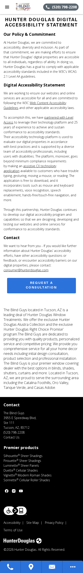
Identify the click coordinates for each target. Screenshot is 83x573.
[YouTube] (21, 491)
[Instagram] (14, 491)
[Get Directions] (31, 567)
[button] (7, 7)
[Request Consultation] (52, 567)
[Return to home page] (27, 7)
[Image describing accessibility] (15, 510)
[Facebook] (7, 491)
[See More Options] (73, 567)
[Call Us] (10, 567)
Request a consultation (41, 285)
